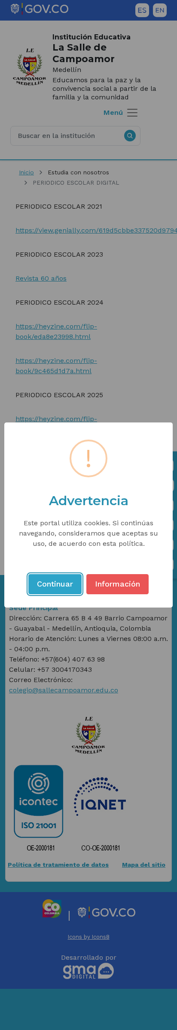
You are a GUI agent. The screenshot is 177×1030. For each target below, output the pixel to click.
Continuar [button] (55, 583)
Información (117, 583)
